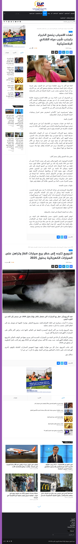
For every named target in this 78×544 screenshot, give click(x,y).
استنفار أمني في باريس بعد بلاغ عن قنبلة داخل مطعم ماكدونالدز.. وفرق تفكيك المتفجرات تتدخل (19, 143)
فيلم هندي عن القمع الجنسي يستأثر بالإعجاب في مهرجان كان (10, 60)
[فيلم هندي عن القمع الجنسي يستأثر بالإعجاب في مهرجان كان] (19, 60)
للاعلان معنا (72, 525)
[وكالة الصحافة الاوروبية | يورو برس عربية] (39, 6)
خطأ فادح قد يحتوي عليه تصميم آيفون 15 (10, 94)
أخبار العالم (55, 13)
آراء (51, 13)
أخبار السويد (67, 13)
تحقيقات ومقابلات (70, 18)
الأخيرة (14, 52)
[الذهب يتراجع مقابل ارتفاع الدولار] (19, 87)
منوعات (44, 13)
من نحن (73, 522)
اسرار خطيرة (31, 13)
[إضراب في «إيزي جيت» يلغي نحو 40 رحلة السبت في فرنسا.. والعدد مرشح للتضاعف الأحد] (9, 111)
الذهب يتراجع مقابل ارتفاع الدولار (10, 87)
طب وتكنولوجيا (38, 13)
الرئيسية (72, 13)
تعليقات (7, 52)
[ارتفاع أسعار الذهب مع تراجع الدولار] (19, 80)
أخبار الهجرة (62, 18)
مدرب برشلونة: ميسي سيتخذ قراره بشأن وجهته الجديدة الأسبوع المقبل (10, 71)
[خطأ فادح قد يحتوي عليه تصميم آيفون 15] (19, 95)
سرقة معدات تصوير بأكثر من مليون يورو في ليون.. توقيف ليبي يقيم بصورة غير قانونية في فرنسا (10, 143)
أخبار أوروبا (61, 13)
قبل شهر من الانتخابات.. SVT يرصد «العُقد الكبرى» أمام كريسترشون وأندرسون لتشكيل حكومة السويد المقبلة (19, 121)
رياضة (49, 13)
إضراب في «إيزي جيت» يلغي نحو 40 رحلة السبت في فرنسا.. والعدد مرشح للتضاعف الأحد (10, 119)
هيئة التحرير (72, 520)
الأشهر (21, 52)
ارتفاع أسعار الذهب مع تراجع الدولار (10, 79)
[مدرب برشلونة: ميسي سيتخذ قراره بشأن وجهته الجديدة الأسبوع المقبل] (19, 69)
